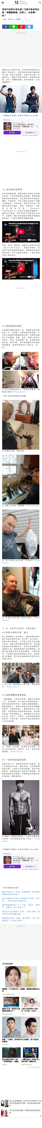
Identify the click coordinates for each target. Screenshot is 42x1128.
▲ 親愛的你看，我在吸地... (14, 451)
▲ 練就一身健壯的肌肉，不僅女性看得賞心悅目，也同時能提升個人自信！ (21, 838)
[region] (21, 49)
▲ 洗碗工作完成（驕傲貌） (20, 505)
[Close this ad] (40, 1116)
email (29, 27)
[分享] (6, 27)
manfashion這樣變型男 (21, 3)
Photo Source (20, 392)
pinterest (21, 27)
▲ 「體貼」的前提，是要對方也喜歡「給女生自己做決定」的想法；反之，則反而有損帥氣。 (21, 749)
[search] (39, 2)
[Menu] (3, 3)
